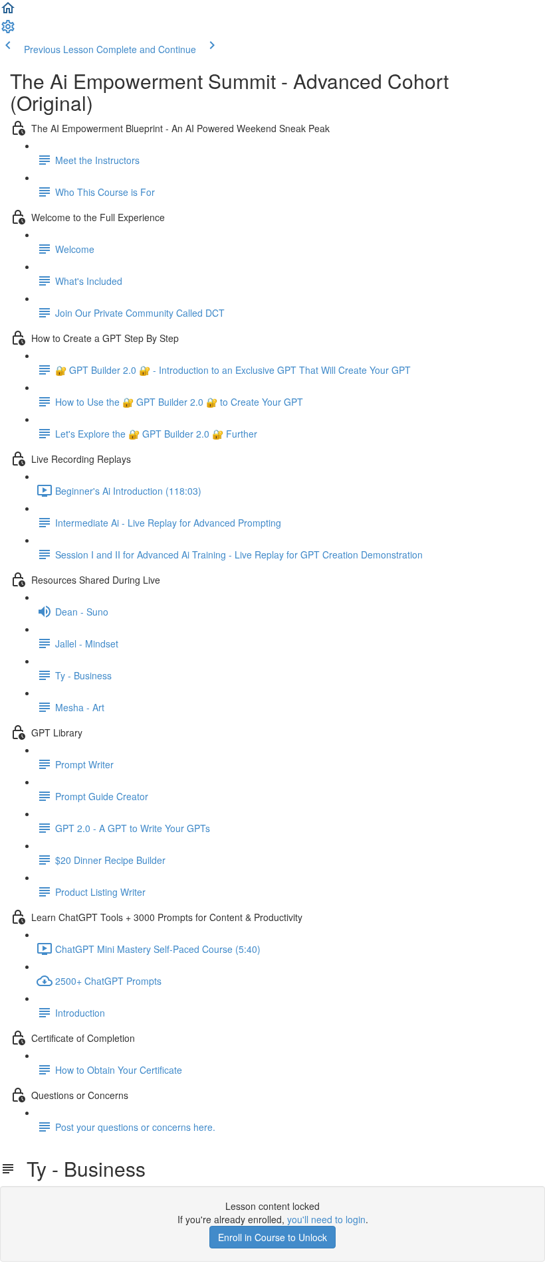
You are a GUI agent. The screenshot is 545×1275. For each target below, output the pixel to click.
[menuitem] (8, 30)
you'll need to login (326, 1219)
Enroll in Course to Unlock (272, 1237)
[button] (8, 12)
